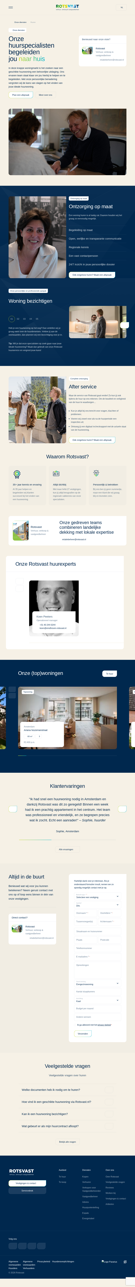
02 (18, 323)
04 (30, 323)
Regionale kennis (79, 251)
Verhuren (86, 1190)
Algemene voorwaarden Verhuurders (29, 1273)
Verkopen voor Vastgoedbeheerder (91, 1198)
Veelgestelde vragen (115, 1190)
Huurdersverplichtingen (64, 1269)
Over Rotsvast (112, 1185)
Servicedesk (27, 1199)
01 (12, 323)
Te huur (109, 682)
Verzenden (83, 1042)
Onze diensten (21, 22)
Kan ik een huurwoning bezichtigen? (45, 1122)
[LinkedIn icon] (22, 1254)
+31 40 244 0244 (48, 633)
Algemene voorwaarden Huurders (15, 1273)
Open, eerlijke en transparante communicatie (87, 241)
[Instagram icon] (32, 1254)
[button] (121, 7)
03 (24, 323)
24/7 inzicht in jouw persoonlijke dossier (93, 268)
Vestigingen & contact (25, 1191)
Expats (85, 1221)
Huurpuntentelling (91, 1216)
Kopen (85, 1185)
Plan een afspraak (21, 95)
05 (37, 323)
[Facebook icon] (13, 1254)
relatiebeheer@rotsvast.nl (112, 60)
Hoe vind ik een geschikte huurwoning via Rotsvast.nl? (58, 1110)
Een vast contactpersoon (83, 260)
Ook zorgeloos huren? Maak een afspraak (93, 279)
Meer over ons (46, 95)
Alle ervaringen (65, 857)
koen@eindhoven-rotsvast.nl (53, 636)
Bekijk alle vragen (67, 1150)
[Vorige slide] (12, 697)
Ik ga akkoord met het (95, 1033)
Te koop (62, 1190)
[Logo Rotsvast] (67, 7)
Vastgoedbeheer (90, 1205)
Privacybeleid (44, 1269)
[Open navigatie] (11, 7)
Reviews (110, 1196)
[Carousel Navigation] (13, 701)
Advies (85, 1210)
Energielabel (88, 1227)
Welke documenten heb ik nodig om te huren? (52, 1098)
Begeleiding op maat (81, 230)
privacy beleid (105, 1033)
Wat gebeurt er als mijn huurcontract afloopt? (52, 1134)
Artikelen (110, 1216)
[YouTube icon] (41, 1254)
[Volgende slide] (12, 703)
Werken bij (111, 1201)
